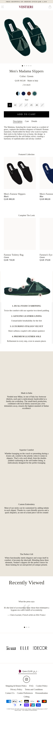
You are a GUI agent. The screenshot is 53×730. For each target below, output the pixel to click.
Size (26, 100)
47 (42, 105)
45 (31, 105)
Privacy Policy (16, 689)
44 (26, 105)
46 (37, 105)
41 (10, 105)
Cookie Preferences (25, 693)
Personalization (41, 693)
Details (34, 121)
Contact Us (9, 693)
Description (17, 121)
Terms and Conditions (34, 689)
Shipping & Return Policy (16, 686)
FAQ (31, 686)
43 (21, 105)
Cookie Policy (41, 686)
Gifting (26, 697)
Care (27, 121)
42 (15, 105)
